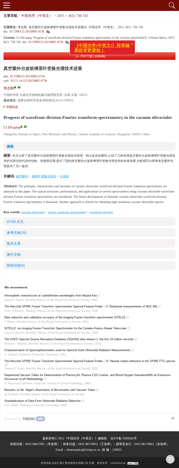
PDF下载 (93, 56)
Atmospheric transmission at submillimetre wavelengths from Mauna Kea (50, 295)
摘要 (10, 146)
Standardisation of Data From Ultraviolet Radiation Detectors (42, 400)
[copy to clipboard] (67, 42)
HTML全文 (15, 222)
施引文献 (14, 254)
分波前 (64, 176)
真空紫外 (22, 176)
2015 (60, 15)
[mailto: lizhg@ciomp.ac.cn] (25, 126)
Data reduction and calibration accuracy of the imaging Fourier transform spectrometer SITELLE (65, 317)
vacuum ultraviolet (33, 212)
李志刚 (8, 88)
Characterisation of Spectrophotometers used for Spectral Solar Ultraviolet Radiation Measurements (67, 350)
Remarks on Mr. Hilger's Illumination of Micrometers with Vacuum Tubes (49, 390)
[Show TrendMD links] (173, 418)
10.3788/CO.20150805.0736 (26, 31)
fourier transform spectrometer (67, 212)
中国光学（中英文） (37, 15)
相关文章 (14, 243)
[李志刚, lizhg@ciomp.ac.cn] (15, 87)
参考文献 (16, 232)
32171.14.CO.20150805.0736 (28, 80)
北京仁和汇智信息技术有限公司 (70, 463)
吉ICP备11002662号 (123, 438)
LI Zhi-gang (11, 127)
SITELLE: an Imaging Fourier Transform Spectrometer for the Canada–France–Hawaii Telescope (65, 328)
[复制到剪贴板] (48, 31)
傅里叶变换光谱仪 (44, 176)
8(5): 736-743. (79, 15)
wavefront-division (101, 212)
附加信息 (16, 265)
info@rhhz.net (118, 463)
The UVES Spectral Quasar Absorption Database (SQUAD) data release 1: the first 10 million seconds (69, 339)
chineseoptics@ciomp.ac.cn (83, 449)
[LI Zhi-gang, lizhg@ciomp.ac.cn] (21, 126)
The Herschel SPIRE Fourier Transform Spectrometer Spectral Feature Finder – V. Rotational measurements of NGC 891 (80, 306)
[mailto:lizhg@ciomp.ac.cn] (19, 87)
